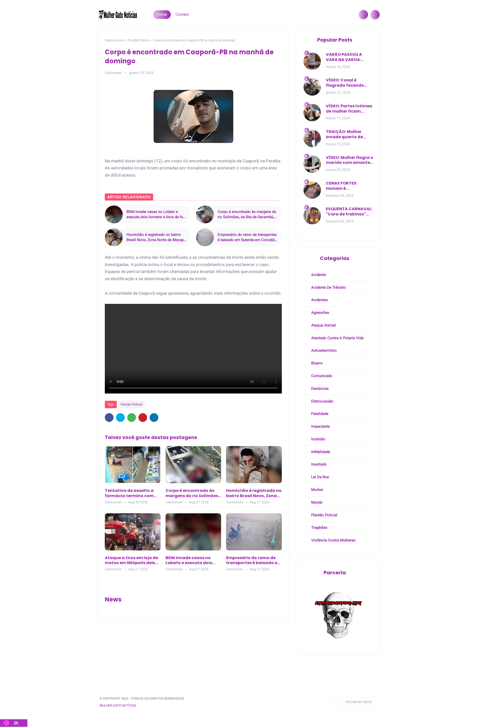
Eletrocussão (321, 401)
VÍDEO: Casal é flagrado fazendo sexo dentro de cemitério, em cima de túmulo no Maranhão (349, 83)
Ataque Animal (323, 325)
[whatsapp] (131, 417)
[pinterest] (142, 417)
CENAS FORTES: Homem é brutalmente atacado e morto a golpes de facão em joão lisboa (349, 186)
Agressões (319, 312)
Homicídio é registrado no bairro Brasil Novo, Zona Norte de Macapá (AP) (156, 237)
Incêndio (317, 439)
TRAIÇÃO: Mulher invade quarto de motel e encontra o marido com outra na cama (348, 134)
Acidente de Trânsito (328, 287)
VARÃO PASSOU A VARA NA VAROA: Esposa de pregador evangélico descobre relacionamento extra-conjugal (348, 57)
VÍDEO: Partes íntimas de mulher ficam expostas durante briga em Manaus (349, 109)
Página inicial (114, 40)
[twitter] (120, 417)
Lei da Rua (319, 477)
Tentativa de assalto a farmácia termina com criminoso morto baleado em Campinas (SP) (132, 493)
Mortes (316, 489)
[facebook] (109, 417)
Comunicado (321, 376)
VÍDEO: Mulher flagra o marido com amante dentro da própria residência (349, 160)
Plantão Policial (138, 40)
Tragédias (318, 527)
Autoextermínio (323, 350)
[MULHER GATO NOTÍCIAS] (118, 14)
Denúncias (319, 388)
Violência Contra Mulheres (333, 540)
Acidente (318, 274)
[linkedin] (154, 417)
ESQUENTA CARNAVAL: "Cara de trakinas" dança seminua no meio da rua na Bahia (349, 211)
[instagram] (227, 702)
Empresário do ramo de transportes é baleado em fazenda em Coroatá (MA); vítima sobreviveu (247, 237)
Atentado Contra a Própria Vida (336, 338)
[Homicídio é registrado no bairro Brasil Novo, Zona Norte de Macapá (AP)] (114, 237)
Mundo (316, 502)
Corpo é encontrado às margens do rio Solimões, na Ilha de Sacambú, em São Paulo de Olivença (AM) (247, 214)
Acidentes (319, 300)
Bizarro (316, 363)
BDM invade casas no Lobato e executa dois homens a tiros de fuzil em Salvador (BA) (156, 214)
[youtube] (236, 702)
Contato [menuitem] (182, 14)
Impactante (320, 426)
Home (162, 14)
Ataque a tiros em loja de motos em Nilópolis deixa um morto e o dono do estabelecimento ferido (131, 560)
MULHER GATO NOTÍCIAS (118, 705)
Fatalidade (319, 413)
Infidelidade (320, 452)
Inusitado (318, 464)
